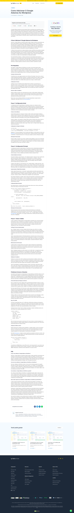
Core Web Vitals (13, 213)
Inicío (33, 3)
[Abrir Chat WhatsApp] (71, 511)
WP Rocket (12, 133)
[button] (35, 407)
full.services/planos (27, 99)
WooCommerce (16, 333)
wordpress (13, 7)
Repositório (37, 3)
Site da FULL (42, 3)
